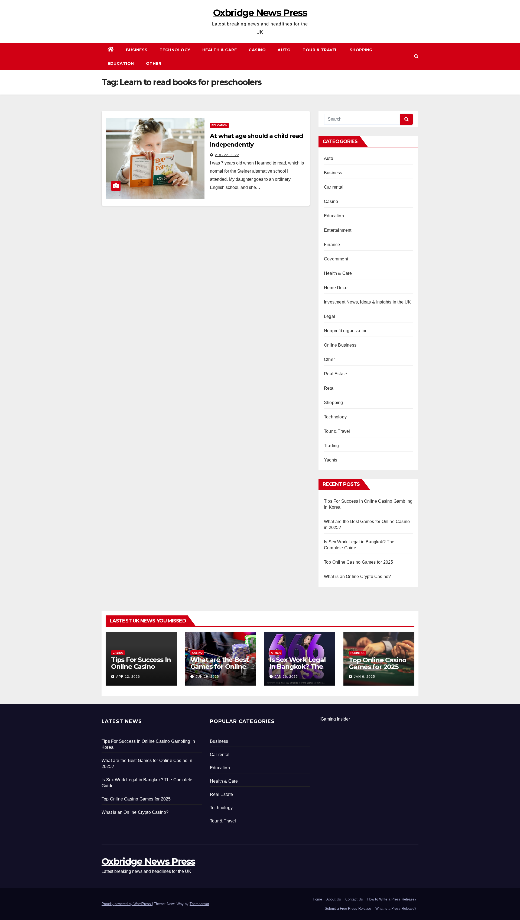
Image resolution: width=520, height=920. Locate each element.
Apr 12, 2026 (128, 677)
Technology (175, 49)
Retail (330, 388)
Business (137, 49)
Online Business (340, 345)
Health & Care (219, 49)
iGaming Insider (335, 719)
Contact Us (354, 899)
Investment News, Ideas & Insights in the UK (367, 302)
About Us (333, 899)
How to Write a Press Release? (391, 899)
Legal (329, 316)
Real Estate (335, 374)
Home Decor (336, 287)
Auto (284, 49)
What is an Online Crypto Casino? (357, 576)
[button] (416, 56)
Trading (331, 445)
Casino (257, 49)
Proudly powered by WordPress (127, 904)
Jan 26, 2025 (286, 677)
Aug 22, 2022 (227, 155)
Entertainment (338, 230)
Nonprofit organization (346, 330)
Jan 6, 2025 (364, 677)
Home (317, 899)
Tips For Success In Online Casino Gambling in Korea (141, 666)
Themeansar (199, 904)
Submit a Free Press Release (348, 908)
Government (336, 259)
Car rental (333, 187)
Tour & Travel (320, 49)
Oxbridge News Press (260, 12)
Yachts (330, 460)
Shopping (361, 49)
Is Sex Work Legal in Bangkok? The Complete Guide (297, 666)
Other (153, 63)
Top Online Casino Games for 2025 (358, 562)
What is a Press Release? (395, 908)
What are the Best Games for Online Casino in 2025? (219, 666)
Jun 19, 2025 (207, 677)
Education (121, 63)
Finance (332, 244)
